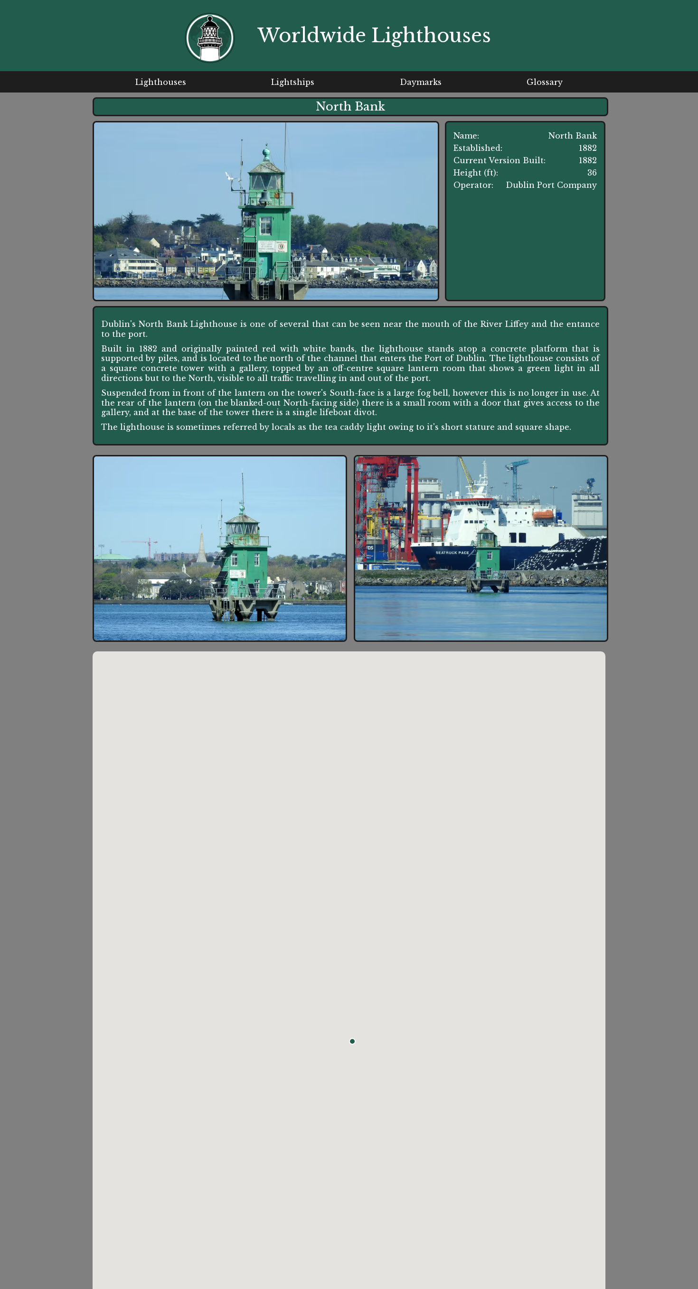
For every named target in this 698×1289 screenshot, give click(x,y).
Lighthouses (160, 82)
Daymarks (421, 82)
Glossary (545, 82)
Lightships (292, 82)
